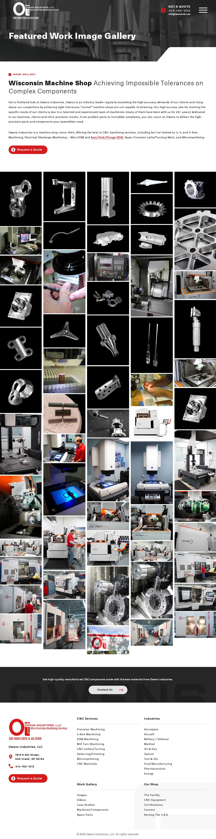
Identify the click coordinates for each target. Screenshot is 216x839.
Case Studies (86, 804)
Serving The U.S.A (156, 814)
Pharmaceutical (154, 768)
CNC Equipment (155, 799)
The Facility (152, 794)
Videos (81, 799)
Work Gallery (87, 784)
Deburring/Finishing (90, 753)
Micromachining (88, 758)
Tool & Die (151, 758)
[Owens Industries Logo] (38, 728)
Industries (152, 718)
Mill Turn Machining (90, 743)
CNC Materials (87, 763)
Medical (149, 743)
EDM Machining (87, 739)
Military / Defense (156, 739)
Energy (149, 773)
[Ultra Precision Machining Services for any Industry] (34, 10)
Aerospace (151, 729)
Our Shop (151, 784)
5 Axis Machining (88, 734)
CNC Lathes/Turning (91, 748)
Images (82, 794)
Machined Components (93, 809)
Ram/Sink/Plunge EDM (107, 137)
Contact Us (105, 689)
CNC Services (87, 718)
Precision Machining (91, 729)
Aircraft (149, 734)
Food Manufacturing (158, 763)
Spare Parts (85, 814)
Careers (149, 809)
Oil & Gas (150, 748)
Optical (149, 753)
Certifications (153, 804)
